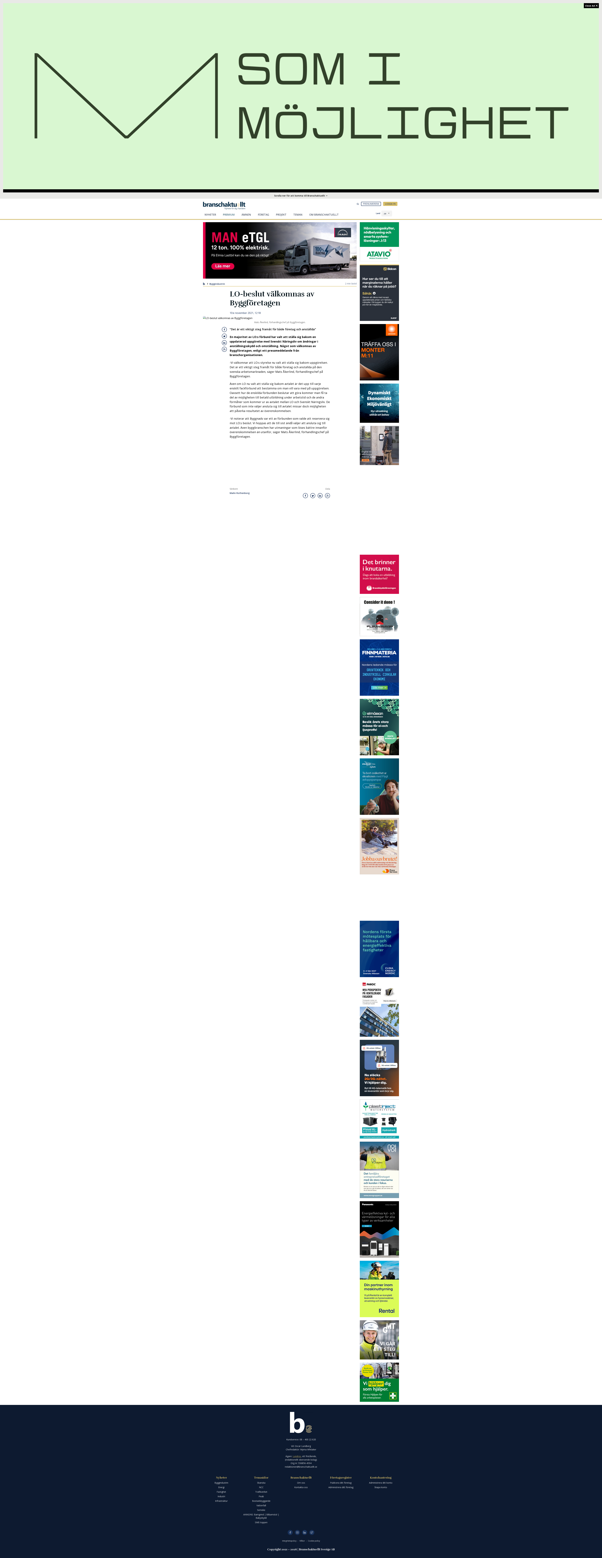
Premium (229, 214)
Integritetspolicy (289, 1541)
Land (378, 213)
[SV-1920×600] (301, 96)
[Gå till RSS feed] (224, 349)
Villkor (302, 1541)
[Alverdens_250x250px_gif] (379, 403)
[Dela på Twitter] (224, 336)
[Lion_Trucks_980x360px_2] (280, 250)
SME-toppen (261, 1522)
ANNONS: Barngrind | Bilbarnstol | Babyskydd (261, 1516)
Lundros (297, 1456)
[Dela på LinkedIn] (224, 343)
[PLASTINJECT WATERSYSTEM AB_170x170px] (379, 1119)
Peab (261, 1496)
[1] (379, 1339)
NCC (261, 1487)
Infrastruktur (221, 1500)
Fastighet (221, 1491)
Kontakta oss (301, 1487)
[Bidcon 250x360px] (379, 292)
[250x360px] (379, 727)
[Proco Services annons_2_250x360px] (379, 846)
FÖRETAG (263, 214)
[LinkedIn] (304, 1532)
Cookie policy (314, 1541)
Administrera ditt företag (340, 1487)
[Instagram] (297, 1532)
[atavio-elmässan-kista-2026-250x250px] (379, 241)
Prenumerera (371, 203)
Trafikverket (261, 1491)
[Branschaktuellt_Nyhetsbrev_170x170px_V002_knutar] (379, 574)
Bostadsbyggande (261, 1500)
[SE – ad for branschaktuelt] (379, 445)
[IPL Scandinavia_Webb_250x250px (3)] (379, 616)
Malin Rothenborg (240, 493)
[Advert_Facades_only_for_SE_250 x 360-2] (379, 1008)
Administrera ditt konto (380, 1482)
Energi (221, 1487)
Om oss (301, 1482)
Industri (221, 1496)
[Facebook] (290, 1532)
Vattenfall (261, 1505)
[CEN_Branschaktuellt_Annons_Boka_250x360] (379, 949)
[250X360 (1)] (379, 786)
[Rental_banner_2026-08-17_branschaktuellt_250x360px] (379, 1289)
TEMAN (297, 214)
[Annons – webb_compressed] (379, 352)
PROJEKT (281, 214)
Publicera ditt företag (340, 1482)
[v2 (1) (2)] (379, 1068)
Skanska (261, 1482)
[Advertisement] (280, 464)
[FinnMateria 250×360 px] (379, 667)
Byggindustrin (217, 283)
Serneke (261, 1509)
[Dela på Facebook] (224, 329)
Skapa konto (380, 1487)
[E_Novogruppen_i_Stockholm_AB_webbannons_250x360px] (379, 1170)
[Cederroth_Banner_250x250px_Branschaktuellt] (379, 1382)
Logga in (390, 203)
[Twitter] (311, 1532)
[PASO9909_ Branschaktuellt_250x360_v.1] (379, 1229)
